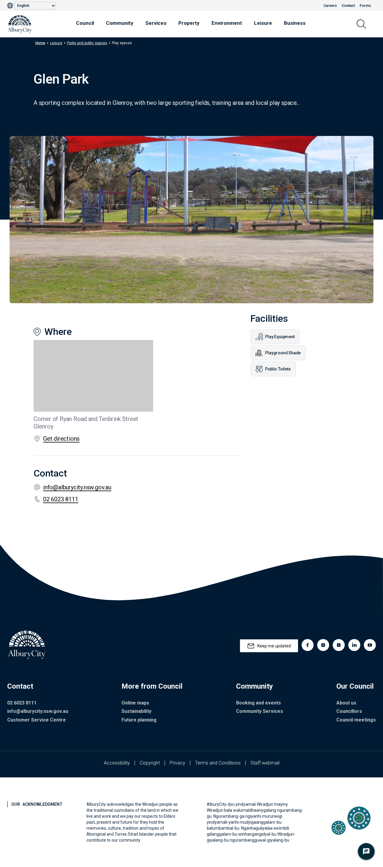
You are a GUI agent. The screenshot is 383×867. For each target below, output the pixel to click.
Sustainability (136, 711)
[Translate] (10, 5)
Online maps (135, 703)
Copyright (150, 763)
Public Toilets (278, 369)
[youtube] (370, 645)
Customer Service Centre (36, 720)
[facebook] (308, 645)
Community (119, 23)
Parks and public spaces (87, 43)
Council (85, 23)
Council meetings (356, 720)
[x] (339, 645)
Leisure (263, 23)
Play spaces (122, 43)
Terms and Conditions (218, 763)
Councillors (349, 711)
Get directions (61, 438)
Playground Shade (283, 352)
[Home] (19, 24)
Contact (348, 6)
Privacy (177, 763)
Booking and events (258, 703)
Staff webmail (264, 763)
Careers (330, 6)
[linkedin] (354, 645)
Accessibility (117, 763)
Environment (227, 23)
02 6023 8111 (60, 499)
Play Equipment (279, 336)
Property (189, 23)
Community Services (259, 711)
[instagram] (323, 645)
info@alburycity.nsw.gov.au (77, 487)
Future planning (138, 720)
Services (155, 23)
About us (346, 703)
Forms (365, 6)
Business (295, 23)
